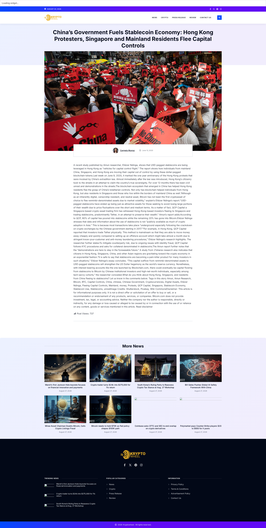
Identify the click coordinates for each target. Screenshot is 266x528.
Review (193, 17)
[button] (219, 17)
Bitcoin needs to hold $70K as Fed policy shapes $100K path (110, 427)
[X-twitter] (214, 9)
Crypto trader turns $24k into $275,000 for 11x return (110, 386)
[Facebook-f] (210, 9)
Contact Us (205, 17)
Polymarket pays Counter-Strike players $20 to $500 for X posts (200, 427)
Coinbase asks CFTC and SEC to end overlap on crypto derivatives (155, 427)
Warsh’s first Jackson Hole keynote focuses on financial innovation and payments (65, 386)
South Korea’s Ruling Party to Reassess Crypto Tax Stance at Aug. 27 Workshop (155, 386)
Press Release (179, 17)
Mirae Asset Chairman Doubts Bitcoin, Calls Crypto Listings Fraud (65, 427)
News (154, 17)
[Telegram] (217, 9)
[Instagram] (221, 9)
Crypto (164, 17)
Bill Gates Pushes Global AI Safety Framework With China (201, 386)
